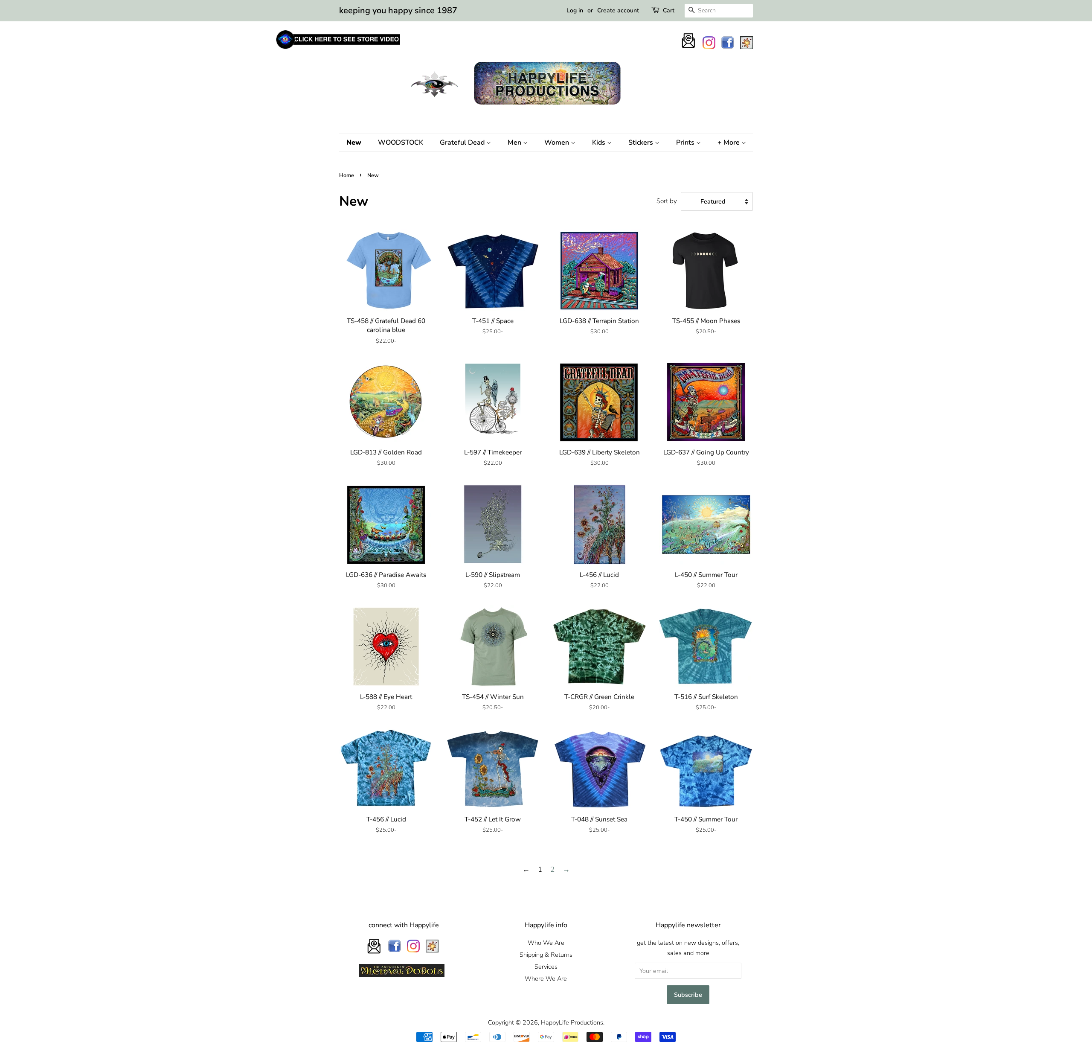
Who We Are (546, 942)
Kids (599, 142)
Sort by (666, 201)
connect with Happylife (404, 925)
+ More (729, 142)
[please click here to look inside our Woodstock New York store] (337, 49)
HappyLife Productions (572, 1022)
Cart (668, 10)
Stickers (641, 142)
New (353, 142)
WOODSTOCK (400, 142)
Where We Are (546, 978)
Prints (686, 142)
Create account (618, 10)
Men (515, 142)
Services (546, 966)
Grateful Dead (463, 142)
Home (346, 175)
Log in (574, 10)
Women (557, 142)
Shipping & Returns (546, 954)
